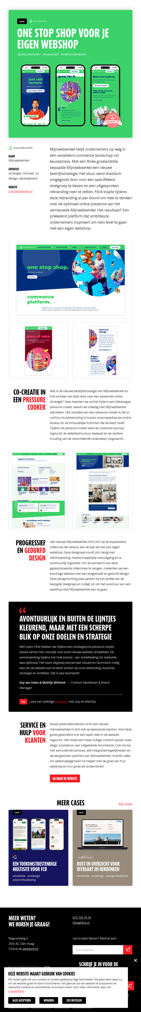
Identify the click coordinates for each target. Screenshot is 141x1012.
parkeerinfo (30, 948)
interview (61, 701)
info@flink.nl (81, 922)
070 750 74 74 (82, 917)
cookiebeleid (16, 991)
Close (135, 960)
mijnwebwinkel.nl (20, 191)
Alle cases (125, 803)
